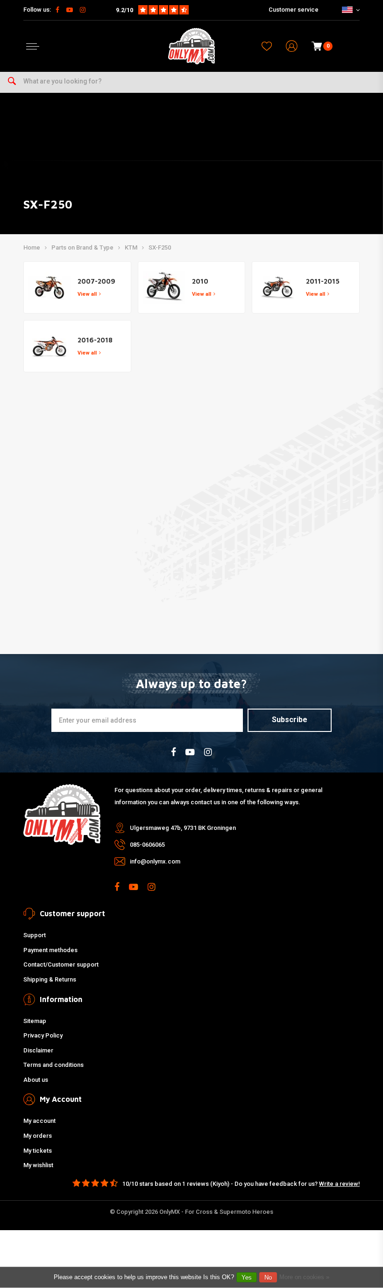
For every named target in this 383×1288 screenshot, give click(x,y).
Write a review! (339, 1183)
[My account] (292, 46)
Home (31, 247)
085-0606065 (147, 844)
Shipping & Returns (49, 979)
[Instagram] (82, 9)
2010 (200, 281)
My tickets (37, 1150)
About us (35, 1079)
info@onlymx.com (155, 861)
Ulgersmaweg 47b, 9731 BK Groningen (183, 827)
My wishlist (38, 1165)
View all (87, 294)
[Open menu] (32, 46)
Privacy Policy (43, 1035)
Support (34, 935)
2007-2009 (96, 281)
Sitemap (34, 1020)
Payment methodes (50, 950)
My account (39, 1120)
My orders (37, 1135)
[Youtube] (69, 9)
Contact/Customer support (61, 964)
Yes (246, 1277)
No (268, 1277)
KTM (131, 247)
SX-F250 (160, 247)
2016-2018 (95, 340)
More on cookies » (304, 1277)
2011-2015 (323, 281)
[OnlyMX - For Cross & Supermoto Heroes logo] (191, 46)
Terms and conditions (53, 1064)
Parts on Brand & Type (82, 247)
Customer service (294, 9)
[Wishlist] (267, 46)
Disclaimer (38, 1050)
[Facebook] (57, 9)
